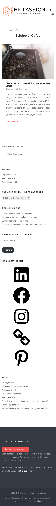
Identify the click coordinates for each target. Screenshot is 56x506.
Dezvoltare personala (41, 498)
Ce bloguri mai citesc (10, 382)
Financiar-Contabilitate (11, 182)
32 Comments (21, 89)
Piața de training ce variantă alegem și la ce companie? (25, 401)
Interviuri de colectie (12, 498)
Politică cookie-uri (25, 470)
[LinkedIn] (21, 283)
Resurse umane (8, 178)
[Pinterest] (21, 367)
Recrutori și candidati (11, 405)
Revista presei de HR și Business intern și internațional (24, 408)
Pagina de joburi (9, 174)
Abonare (8, 250)
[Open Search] (50, 10)
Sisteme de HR (20, 501)
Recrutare (26, 498)
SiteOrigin (42, 493)
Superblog (10, 89)
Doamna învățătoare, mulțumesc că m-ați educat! (23, 217)
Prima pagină (7, 30)
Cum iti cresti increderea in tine (15, 221)
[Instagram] (21, 325)
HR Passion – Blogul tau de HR (15, 386)
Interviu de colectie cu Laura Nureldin (17, 213)
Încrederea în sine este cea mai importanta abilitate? (24, 224)
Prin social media (13, 146)
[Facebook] (21, 304)
